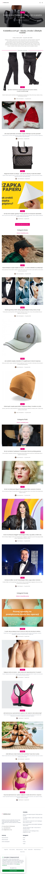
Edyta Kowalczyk (5, 837)
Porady (22, 628)
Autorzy (4, 835)
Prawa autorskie (12, 849)
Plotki (22, 448)
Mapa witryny (22, 851)
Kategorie (25, 835)
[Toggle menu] (42, 2)
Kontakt (25, 849)
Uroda (24, 843)
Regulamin (6, 849)
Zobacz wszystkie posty (22, 233)
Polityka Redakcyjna (37, 849)
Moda (22, 12)
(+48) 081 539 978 (6, 828)
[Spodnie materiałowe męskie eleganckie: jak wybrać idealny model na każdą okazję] (22, 72)
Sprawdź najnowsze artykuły (22, 224)
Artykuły (25, 812)
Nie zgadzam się (13, 868)
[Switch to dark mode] (40, 3)
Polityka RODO (30, 849)
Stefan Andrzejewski (5, 841)
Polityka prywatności (19, 849)
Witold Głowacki (5, 839)
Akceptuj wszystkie (13, 870)
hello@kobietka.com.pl (7, 829)
